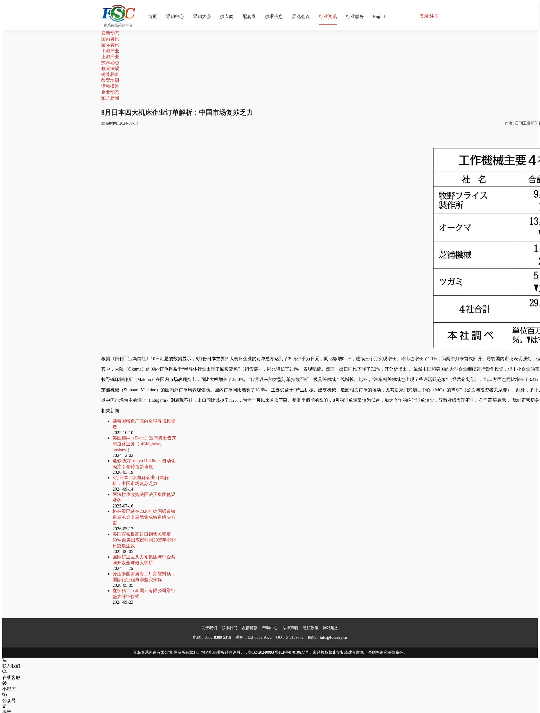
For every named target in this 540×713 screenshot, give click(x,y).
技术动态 (110, 62)
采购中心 (175, 16)
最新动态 (110, 33)
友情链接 (250, 628)
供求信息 (274, 16)
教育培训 (110, 80)
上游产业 (110, 56)
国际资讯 (110, 44)
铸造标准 (110, 74)
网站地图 (331, 628)
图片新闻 (110, 98)
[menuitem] (152, 16)
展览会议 (301, 16)
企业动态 (110, 92)
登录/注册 (429, 16)
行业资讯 (328, 16)
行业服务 (355, 16)
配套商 (249, 16)
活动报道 (110, 86)
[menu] (277, 16)
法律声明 (290, 628)
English (379, 16)
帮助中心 (270, 628)
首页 (152, 16)
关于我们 (209, 628)
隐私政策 (310, 628)
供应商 (226, 16)
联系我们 (229, 628)
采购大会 (202, 16)
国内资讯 (110, 39)
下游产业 (110, 50)
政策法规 (110, 68)
